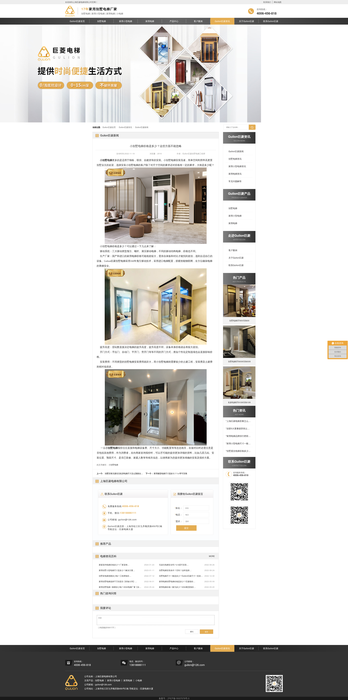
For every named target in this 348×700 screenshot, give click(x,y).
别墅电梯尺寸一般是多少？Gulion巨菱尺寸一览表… (181, 575)
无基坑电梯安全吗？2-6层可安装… (174, 564)
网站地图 (277, 2)
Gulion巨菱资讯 (222, 21)
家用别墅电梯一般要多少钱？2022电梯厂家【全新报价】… (120, 587)
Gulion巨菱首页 (77, 21)
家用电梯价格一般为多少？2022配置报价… (177, 587)
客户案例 (198, 21)
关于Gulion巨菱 (246, 21)
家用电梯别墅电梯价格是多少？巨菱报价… (177, 581)
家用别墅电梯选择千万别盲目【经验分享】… (118, 581)
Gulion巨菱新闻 (141, 127)
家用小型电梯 (125, 21)
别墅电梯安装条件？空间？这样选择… (175, 570)
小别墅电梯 (113, 464)
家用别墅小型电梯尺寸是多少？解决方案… (117, 570)
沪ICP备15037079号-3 (178, 698)
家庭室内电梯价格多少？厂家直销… (114, 564)
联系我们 (267, 2)
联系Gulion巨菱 (270, 21)
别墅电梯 (101, 21)
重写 (191, 631)
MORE (212, 556)
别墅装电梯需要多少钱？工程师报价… (115, 575)
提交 (186, 527)
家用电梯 (149, 21)
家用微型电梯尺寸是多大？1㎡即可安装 (170, 473)
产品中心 (174, 21)
